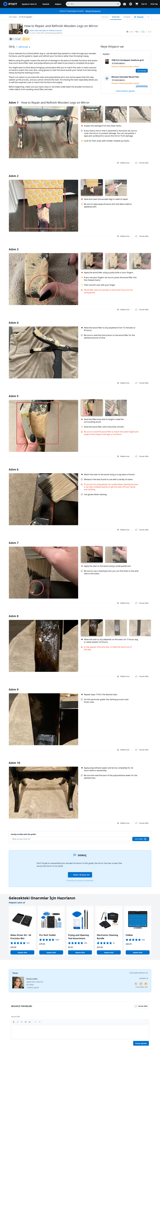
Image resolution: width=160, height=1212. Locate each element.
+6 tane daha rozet (141, 987)
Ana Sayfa (13, 17)
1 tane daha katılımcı (137, 973)
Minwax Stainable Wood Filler (125, 77)
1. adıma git (22, 46)
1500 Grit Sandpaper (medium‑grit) (127, 60)
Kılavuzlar (116, 17)
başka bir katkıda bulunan (51, 30)
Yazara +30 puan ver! (81, 875)
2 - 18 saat (16, 39)
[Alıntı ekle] (30, 1022)
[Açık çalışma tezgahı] (124, 4)
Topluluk (45, 4)
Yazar (15, 973)
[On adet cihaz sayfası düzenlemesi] (136, 984)
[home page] (10, 4)
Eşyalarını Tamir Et (29, 4)
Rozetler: (143, 978)
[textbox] (80, 1032)
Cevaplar (126, 17)
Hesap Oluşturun (93, 11)
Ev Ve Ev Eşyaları (25, 17)
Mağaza (58, 4)
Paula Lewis (34, 30)
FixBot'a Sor (125, 163)
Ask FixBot (139, 839)
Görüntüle (141, 70)
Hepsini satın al (17, 902)
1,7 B (131, 32)
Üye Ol (144, 4)
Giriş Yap (154, 4)
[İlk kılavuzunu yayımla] (141, 984)
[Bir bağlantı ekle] (26, 1022)
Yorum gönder (141, 1043)
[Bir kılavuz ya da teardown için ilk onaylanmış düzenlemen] (146, 984)
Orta (27, 39)
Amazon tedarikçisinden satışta (125, 66)
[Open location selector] (130, 4)
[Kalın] (14, 1022)
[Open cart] (136, 4)
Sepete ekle (22, 952)
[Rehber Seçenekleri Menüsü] (148, 17)
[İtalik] (18, 1022)
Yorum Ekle (141, 173)
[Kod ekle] (22, 1022)
